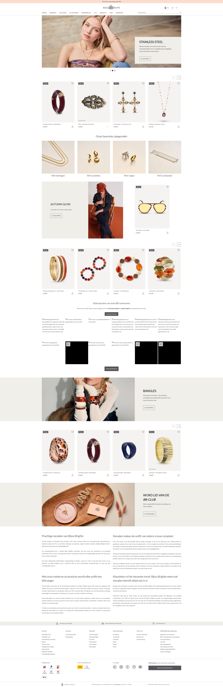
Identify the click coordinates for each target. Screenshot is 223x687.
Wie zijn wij (140, 637)
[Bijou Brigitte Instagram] (121, 667)
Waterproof (86, 13)
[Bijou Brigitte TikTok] (115, 667)
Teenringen (92, 646)
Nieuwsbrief (45, 649)
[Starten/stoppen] (175, 61)
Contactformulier (71, 634)
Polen (114, 646)
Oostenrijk (116, 637)
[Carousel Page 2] (112, 70)
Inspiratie (119, 13)
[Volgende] (179, 78)
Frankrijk (115, 639)
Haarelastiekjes (93, 637)
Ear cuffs (91, 639)
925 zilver (62, 13)
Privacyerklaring (165, 639)
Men (111, 13)
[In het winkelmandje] (72, 127)
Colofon (162, 642)
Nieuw (44, 13)
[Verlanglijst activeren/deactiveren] (72, 83)
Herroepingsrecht (165, 644)
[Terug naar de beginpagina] (111, 6)
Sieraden (53, 13)
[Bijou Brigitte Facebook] (128, 667)
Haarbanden (93, 642)
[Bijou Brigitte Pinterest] (134, 667)
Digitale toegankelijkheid (167, 649)
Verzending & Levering (48, 639)
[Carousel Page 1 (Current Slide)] (110, 70)
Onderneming (141, 639)
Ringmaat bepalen (47, 651)
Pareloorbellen (93, 634)
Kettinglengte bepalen (48, 654)
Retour (44, 642)
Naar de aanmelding (165, 668)
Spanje (115, 644)
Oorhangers (92, 644)
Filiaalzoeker (69, 637)
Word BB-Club (46, 634)
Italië (114, 642)
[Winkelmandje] (181, 8)
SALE (95, 13)
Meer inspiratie (111, 369)
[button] (172, 8)
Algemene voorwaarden (167, 634)
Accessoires (73, 13)
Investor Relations (142, 634)
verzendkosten (117, 684)
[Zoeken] (180, 12)
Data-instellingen (165, 651)
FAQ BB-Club (46, 637)
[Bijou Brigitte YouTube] (140, 667)
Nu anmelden (150, 514)
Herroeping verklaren (166, 646)
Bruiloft (103, 13)
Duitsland (116, 634)
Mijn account (46, 644)
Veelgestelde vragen (48, 646)
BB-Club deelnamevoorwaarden (170, 637)
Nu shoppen (51, 61)
